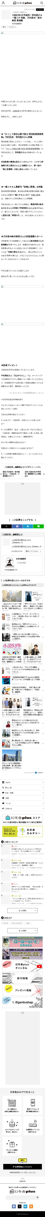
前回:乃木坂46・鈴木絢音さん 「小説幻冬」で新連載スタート (11, 474)
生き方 (8, 782)
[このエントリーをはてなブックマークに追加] (25, 1207)
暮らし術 (8, 788)
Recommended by (29, 772)
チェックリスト (17, 923)
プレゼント (12, 27)
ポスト (41, 9)
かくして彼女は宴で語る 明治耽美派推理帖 (23, 149)
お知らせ (9, 808)
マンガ (8, 803)
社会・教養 (9, 793)
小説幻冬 (16, 111)
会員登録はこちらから (23, 1167)
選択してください (32, 551)
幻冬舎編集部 (21, 559)
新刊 (4, 27)
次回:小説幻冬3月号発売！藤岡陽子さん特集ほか (33, 474)
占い (28, 923)
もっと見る (22, 910)
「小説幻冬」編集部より (19, 12)
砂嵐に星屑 (35, 195)
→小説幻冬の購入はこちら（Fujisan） (25, 546)
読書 (7, 798)
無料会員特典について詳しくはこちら (23, 1172)
